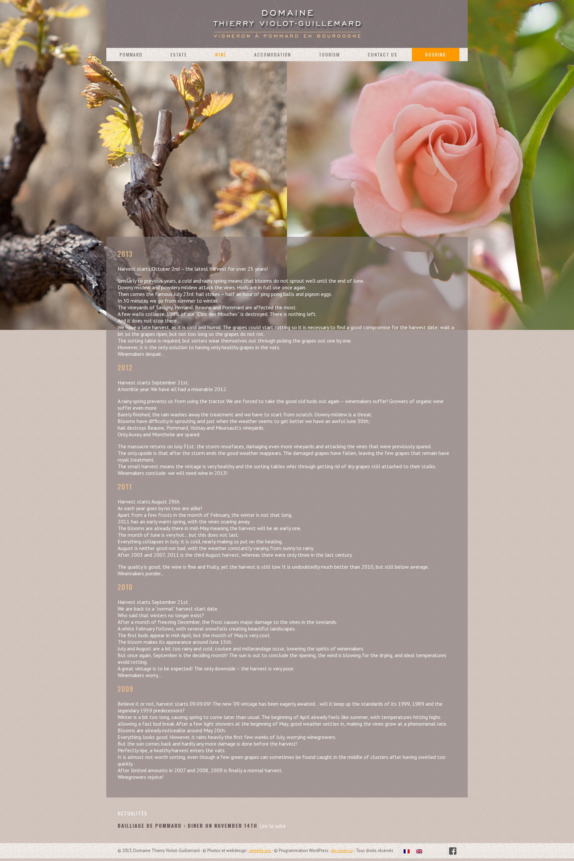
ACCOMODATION (272, 54)
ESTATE (178, 54)
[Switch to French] (406, 851)
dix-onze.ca (342, 850)
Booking (435, 54)
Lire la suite (272, 825)
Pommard (131, 54)
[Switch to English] (419, 851)
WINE (220, 54)
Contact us (382, 54)
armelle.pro (260, 850)
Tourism (329, 54)
